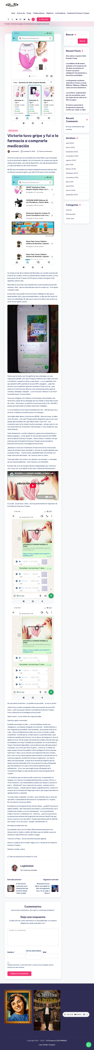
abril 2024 (70, 186)
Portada (7, 24)
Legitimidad (26, 865)
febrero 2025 (71, 169)
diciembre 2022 (72, 195)
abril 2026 (70, 143)
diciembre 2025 (72, 152)
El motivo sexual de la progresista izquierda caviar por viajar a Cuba (76, 107)
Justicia (69, 210)
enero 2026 (70, 147)
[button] (43, 19)
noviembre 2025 (72, 156)
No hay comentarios (45, 151)
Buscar (70, 34)
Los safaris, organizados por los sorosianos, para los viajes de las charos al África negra (76, 96)
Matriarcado (13, 130)
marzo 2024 (70, 190)
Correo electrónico (33, 952)
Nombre (11, 952)
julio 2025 (69, 165)
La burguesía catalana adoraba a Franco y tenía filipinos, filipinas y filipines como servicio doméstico (76, 84)
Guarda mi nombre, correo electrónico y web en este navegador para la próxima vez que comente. (30, 966)
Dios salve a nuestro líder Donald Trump (76, 57)
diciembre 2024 (72, 173)
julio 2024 (69, 182)
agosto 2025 (71, 160)
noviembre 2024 (72, 177)
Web (44, 952)
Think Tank (70, 219)
